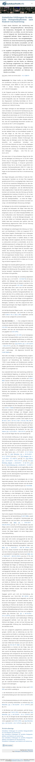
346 (30, 420)
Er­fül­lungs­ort (18, 751)
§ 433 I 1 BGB (9, 407)
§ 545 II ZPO (17, 721)
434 (9, 420)
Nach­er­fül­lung (25, 751)
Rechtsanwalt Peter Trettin (17, 759)
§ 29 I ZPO (19, 285)
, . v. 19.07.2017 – (15, 547)
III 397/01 (25, 596)
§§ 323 (23, 420)
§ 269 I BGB (5, 352)
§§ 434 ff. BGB (14, 645)
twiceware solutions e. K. (17, 760)
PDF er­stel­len (8, 745)
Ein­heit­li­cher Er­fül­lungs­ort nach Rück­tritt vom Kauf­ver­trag (17, 741)
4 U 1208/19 (25, 75)
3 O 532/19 (22, 279)
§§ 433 (4, 420)
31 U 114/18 (29, 452)
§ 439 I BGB (24, 516)
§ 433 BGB (29, 485)
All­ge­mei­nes (30, 750)
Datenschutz (27, 760)
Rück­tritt (31, 751)
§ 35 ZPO (4, 327)
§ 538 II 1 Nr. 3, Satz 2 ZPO (13, 314)
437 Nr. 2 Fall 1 (16, 420)
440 (27, 420)
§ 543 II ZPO (14, 712)
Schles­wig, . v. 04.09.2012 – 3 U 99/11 (19, 465)
